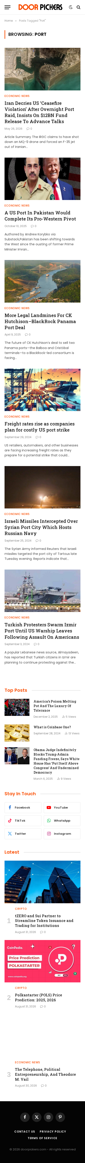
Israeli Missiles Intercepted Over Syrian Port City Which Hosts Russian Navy (41, 527)
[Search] (78, 7)
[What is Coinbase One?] (17, 733)
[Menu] (7, 7)
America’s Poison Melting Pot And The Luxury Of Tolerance (55, 706)
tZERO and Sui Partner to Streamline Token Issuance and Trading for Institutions (44, 920)
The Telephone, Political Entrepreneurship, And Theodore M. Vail (45, 1074)
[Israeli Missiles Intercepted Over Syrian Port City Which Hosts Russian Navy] (42, 487)
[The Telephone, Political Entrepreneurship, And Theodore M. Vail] (42, 1035)
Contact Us (24, 1131)
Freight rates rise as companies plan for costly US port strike (40, 427)
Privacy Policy (53, 1131)
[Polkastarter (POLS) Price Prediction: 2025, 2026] (42, 961)
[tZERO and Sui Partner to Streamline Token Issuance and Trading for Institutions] (42, 882)
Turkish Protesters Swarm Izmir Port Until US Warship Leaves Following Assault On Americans (42, 631)
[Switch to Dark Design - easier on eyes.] (71, 7)
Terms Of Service (42, 1138)
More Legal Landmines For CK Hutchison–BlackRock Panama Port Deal (40, 321)
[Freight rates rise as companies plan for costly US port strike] (42, 390)
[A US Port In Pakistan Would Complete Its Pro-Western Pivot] (42, 179)
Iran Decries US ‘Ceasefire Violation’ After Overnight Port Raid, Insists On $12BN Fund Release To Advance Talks (39, 112)
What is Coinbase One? (52, 727)
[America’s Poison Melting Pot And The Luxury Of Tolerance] (17, 707)
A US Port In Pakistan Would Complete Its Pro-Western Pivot (40, 216)
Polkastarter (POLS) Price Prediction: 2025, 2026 (38, 997)
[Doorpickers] (40, 7)
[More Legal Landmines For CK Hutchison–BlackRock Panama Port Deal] (42, 281)
